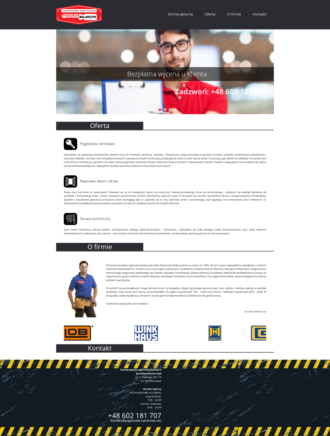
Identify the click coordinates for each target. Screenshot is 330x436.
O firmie (234, 14)
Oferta (210, 14)
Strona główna (180, 14)
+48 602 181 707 (134, 415)
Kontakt (259, 14)
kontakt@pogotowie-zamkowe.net (135, 420)
